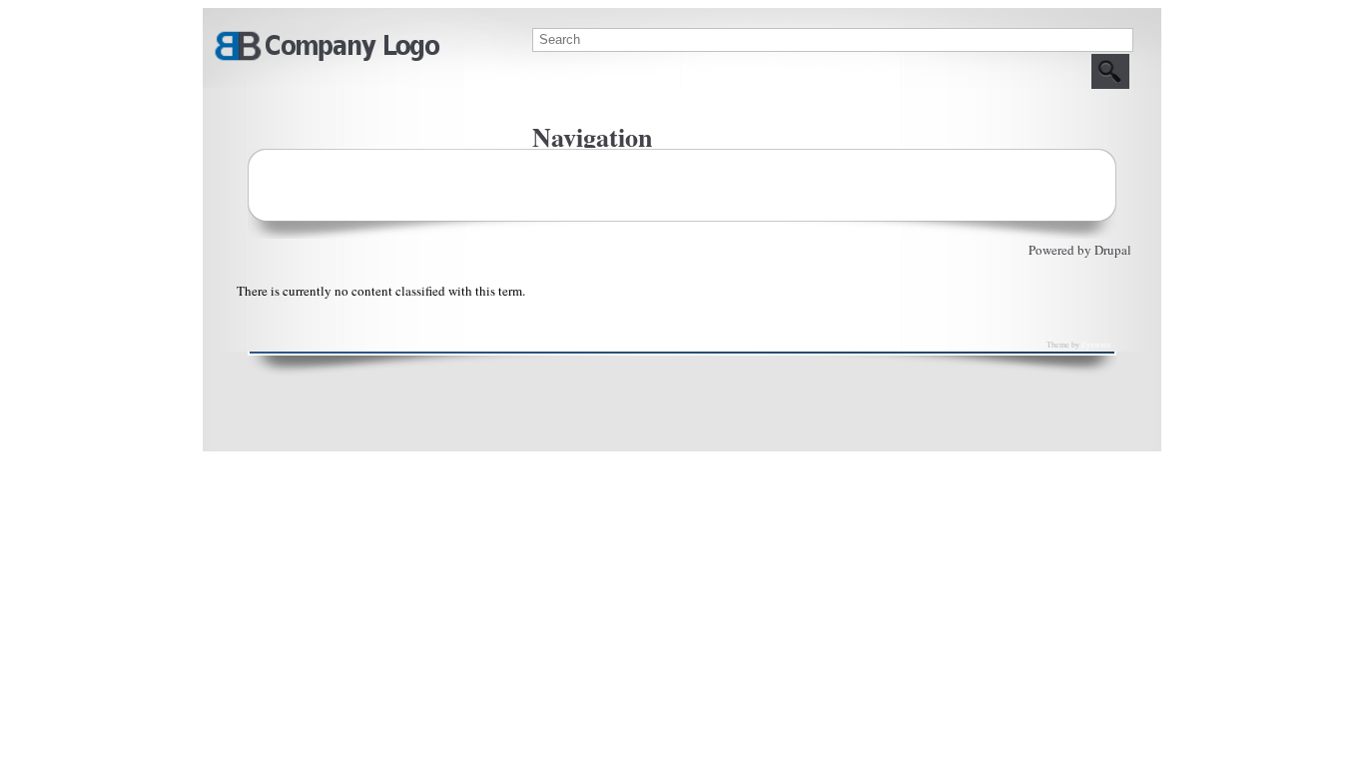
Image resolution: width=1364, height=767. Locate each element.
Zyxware (1096, 345)
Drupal (1112, 250)
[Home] (326, 58)
